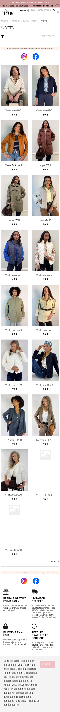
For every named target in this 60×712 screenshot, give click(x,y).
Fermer (47, 664)
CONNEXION (37, 6)
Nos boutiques (21, 6)
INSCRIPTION (48, 6)
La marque (8, 6)
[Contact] (56, 5)
